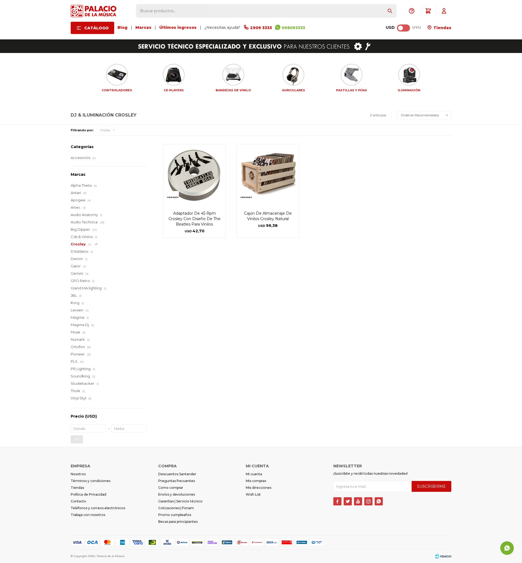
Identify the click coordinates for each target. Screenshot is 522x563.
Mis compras (256, 481)
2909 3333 (261, 27)
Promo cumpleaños (174, 515)
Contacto (78, 501)
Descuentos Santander (177, 474)
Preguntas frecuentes (176, 481)
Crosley (105, 130)
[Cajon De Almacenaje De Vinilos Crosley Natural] (268, 175)
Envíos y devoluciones (176, 494)
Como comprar (170, 488)
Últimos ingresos (178, 27)
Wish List (253, 494)
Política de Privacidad (88, 494)
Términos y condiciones (90, 481)
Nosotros (78, 474)
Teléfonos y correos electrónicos (98, 508)
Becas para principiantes (178, 522)
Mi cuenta (254, 474)
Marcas (143, 27)
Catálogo (96, 28)
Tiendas (441, 27)
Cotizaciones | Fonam (176, 508)
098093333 (293, 27)
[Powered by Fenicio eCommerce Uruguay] (443, 556)
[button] (390, 11)
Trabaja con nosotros (88, 515)
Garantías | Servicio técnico (180, 501)
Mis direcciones (258, 488)
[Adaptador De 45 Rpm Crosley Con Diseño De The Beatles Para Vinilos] (194, 175)
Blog (122, 27)
